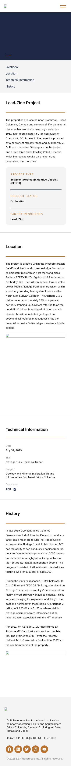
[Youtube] (44, 749)
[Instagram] (35, 749)
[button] (63, 6)
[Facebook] (9, 749)
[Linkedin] (18, 749)
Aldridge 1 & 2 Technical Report (24, 461)
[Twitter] (27, 749)
